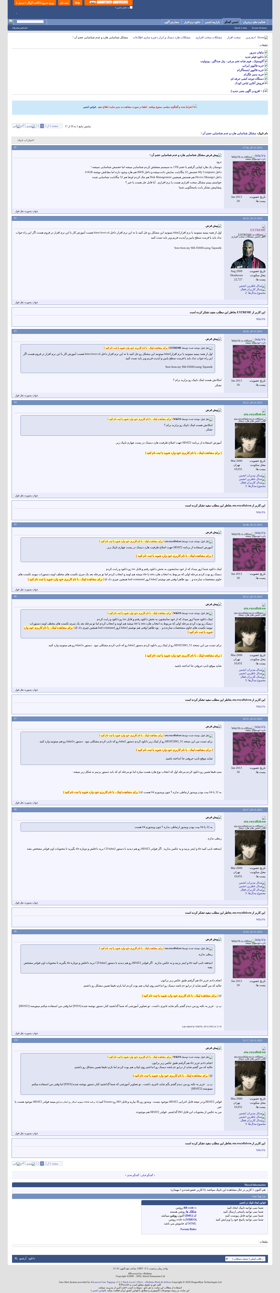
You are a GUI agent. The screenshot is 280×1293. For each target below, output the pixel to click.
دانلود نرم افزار (192, 22)
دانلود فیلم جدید (254, 56)
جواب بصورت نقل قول (26, 211)
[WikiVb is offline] (249, 177)
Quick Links (240, 28)
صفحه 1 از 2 (51, 125)
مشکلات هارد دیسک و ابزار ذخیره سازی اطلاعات (162, 37)
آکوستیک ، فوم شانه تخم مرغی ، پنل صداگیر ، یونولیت (232, 61)
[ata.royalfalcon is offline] (250, 440)
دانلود (31, 1258)
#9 (15, 931)
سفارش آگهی (171, 22)
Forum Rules (188, 1229)
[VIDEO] (191, 1219)
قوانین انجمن (89, 107)
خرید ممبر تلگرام (254, 74)
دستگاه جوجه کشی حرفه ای (247, 78)
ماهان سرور (257, 52)
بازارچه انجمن (212, 22)
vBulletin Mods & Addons (158, 1282)
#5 (15, 524)
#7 (15, 718)
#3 (15, 331)
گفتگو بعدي (133, 1175)
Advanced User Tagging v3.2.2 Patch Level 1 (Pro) (117, 1282)
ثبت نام (64, 2)
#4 (15, 402)
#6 (15, 596)
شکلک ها (191, 1211)
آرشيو (22, 1258)
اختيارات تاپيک (25, 140)
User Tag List (259, 1196)
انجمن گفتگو (231, 22)
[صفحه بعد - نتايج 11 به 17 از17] (30, 125)
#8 (15, 809)
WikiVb (260, 319)
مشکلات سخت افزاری (209, 37)
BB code (189, 1207)
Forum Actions (259, 28)
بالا (16, 1258)
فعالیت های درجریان (254, 22)
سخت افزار (234, 37)
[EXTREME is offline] (248, 253)
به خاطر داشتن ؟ (122, 8)
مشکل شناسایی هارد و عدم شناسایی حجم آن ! (228, 133)
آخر (22, 125)
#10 (16, 1040)
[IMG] (189, 1215)
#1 (15, 147)
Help (77, 2)
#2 (15, 218)
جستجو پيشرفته (20, 27)
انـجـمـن (251, 37)
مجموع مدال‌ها (257, 292)
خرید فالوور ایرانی (253, 65)
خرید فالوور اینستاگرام (250, 70)
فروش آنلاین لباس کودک (249, 83)
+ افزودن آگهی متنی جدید (247, 91)
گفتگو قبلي (147, 1175)
